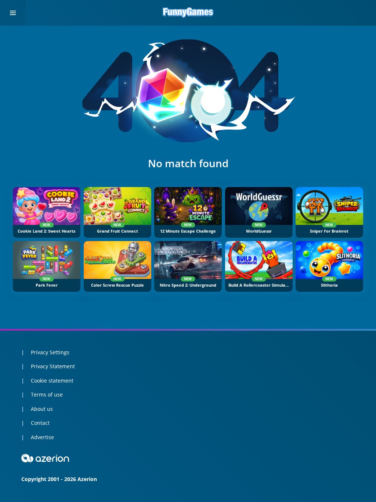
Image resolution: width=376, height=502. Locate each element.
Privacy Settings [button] (50, 352)
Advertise (42, 437)
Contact (40, 422)
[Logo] (188, 13)
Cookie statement (52, 380)
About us (42, 408)
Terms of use (47, 394)
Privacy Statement (53, 366)
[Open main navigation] (13, 13)
